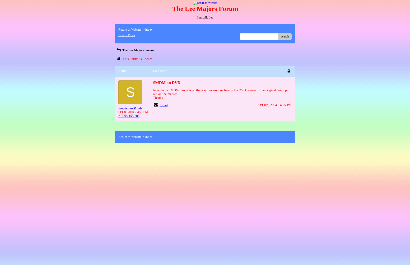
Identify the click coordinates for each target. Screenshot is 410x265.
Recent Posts (126, 35)
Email (164, 105)
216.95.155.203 (129, 116)
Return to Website (129, 29)
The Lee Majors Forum (138, 50)
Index (149, 29)
